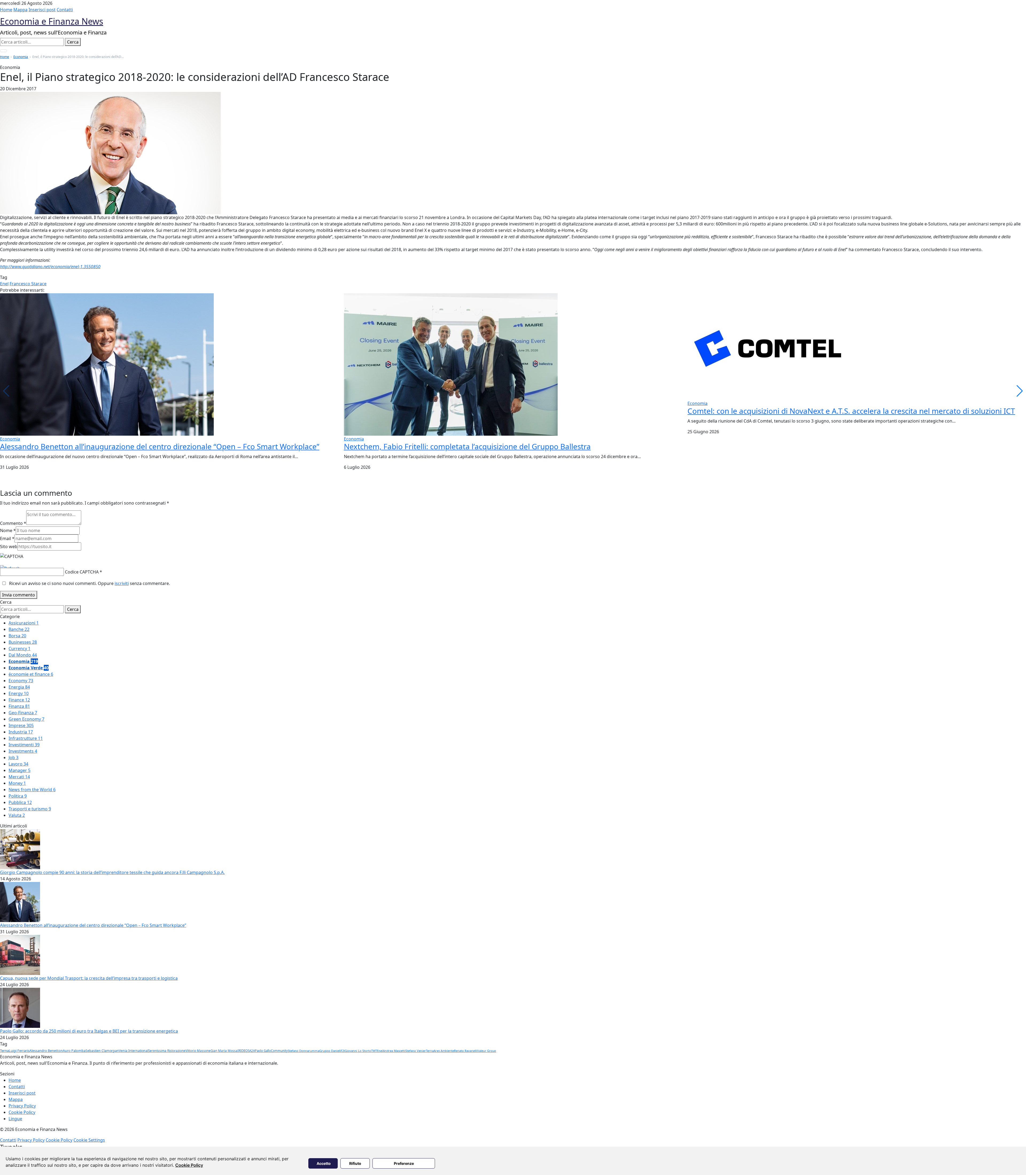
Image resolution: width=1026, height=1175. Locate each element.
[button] (1019, 391)
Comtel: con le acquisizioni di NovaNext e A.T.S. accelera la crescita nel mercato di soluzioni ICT (851, 411)
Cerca (73, 42)
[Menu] (3, 50)
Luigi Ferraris (19, 1050)
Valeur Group (486, 1051)
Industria (21, 732)
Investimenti (24, 745)
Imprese (21, 725)
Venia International (133, 1050)
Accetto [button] (324, 1163)
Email (7, 538)
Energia (19, 687)
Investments (23, 751)
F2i (343, 1051)
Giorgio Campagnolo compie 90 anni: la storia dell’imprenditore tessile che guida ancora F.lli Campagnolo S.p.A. (112, 872)
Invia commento (18, 595)
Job (13, 757)
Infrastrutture (26, 738)
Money (17, 783)
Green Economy (26, 719)
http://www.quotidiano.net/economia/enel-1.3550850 (50, 267)
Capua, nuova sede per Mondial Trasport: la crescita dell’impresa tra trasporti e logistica (89, 978)
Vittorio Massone (198, 1051)
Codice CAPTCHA (82, 572)
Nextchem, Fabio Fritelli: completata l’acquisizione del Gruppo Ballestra (467, 446)
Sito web (8, 546)
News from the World (32, 790)
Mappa (20, 10)
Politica (18, 796)
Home (6, 10)
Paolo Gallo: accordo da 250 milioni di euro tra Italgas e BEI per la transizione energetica (89, 1031)
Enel (4, 284)
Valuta (17, 815)
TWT (374, 1051)
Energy (19, 693)
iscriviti (122, 583)
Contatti (65, 10)
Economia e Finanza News (51, 21)
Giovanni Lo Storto (358, 1051)
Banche (19, 629)
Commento (13, 523)
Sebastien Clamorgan (102, 1050)
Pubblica (20, 802)
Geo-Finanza (23, 713)
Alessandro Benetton (46, 1050)
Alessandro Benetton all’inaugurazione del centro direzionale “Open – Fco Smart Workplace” (159, 446)
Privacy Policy (22, 1106)
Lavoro (18, 764)
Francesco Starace (28, 284)
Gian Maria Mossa (224, 1051)
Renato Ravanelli (465, 1051)
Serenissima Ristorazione (166, 1051)
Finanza (19, 706)
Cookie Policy (189, 1165)
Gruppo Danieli (330, 1051)
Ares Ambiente (444, 1051)
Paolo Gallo (263, 1051)
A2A (252, 1051)
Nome (8, 530)
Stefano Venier (415, 1051)
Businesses (23, 642)
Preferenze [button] (404, 1163)
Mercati (19, 777)
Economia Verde (29, 668)
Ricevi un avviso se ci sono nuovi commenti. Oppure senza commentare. (89, 583)
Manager (19, 770)
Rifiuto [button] (355, 1163)
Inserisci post (42, 10)
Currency (19, 648)
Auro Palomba (74, 1050)
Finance (19, 700)
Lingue (15, 1119)
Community (279, 1051)
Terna (4, 1050)
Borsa (17, 636)
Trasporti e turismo (30, 809)
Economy (21, 681)
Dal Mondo (23, 655)
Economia (20, 56)
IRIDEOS (243, 1051)
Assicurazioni (24, 623)
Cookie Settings (89, 1140)
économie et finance (31, 674)
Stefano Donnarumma (303, 1051)
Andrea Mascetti (394, 1051)
